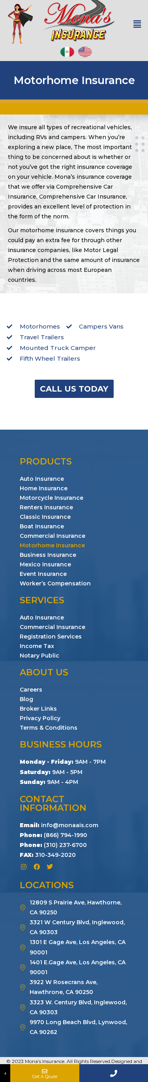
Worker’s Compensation (55, 583)
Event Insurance (43, 573)
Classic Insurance (45, 516)
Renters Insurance (46, 507)
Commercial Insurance (52, 535)
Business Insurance (48, 554)
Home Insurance (43, 488)
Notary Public (39, 655)
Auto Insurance (42, 478)
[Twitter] (49, 866)
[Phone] (113, 1073)
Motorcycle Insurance (51, 497)
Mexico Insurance (45, 564)
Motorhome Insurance (52, 545)
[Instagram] (23, 866)
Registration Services (51, 636)
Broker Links (38, 708)
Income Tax (37, 646)
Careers (31, 689)
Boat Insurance (42, 526)
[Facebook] (36, 866)
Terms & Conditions (48, 727)
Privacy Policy (40, 718)
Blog (26, 699)
